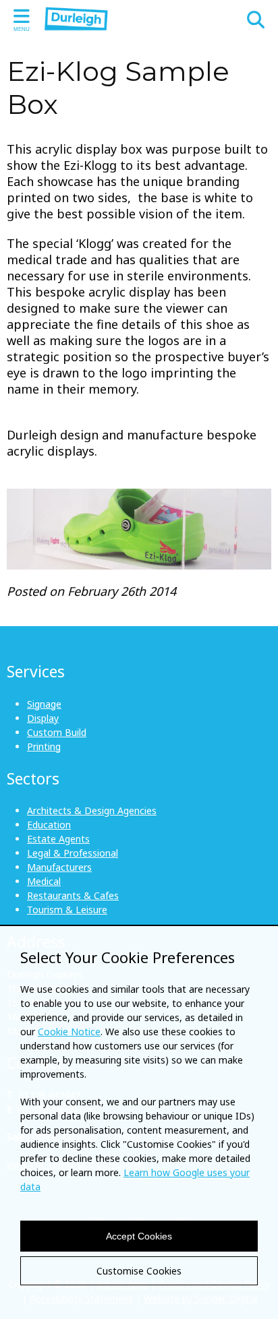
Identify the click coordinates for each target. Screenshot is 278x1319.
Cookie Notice (69, 1031)
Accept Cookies (139, 1236)
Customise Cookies (139, 1270)
